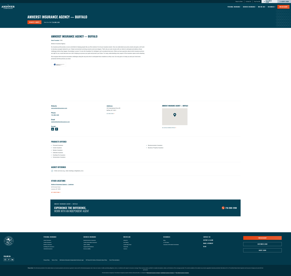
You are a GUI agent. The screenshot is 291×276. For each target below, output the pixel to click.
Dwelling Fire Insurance (49, 246)
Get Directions (110, 113)
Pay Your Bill (257, 1)
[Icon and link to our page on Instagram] (5, 259)
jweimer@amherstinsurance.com (60, 122)
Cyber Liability (87, 244)
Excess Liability (87, 248)
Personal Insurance (234, 7)
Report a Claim (239, 1)
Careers (125, 248)
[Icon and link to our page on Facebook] (8, 259)
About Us (125, 240)
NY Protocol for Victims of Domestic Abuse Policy (96, 260)
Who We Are (261, 7)
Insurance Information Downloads (171, 244)
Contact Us (248, 1)
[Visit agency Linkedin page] (52, 129)
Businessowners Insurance (90, 240)
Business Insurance (249, 7)
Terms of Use (54, 260)
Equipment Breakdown (89, 246)
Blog (164, 240)
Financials (125, 246)
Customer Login (262, 244)
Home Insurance (47, 240)
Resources (271, 7)
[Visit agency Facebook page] (56, 129)
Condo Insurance (47, 242)
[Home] (8, 7)
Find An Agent (283, 7)
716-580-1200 (56, 22)
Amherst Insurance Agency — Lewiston (62, 184)
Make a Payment (208, 243)
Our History (125, 242)
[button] (174, 115)
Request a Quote (34, 22)
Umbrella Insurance (48, 248)
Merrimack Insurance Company (153, 272)
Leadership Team (127, 244)
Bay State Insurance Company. (182, 272)
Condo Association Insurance (90, 242)
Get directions (55, 192)
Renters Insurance (48, 244)
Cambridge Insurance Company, (167, 272)
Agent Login (285, 1)
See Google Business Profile (168, 127)
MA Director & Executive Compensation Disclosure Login (72, 260)
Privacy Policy (46, 260)
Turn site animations (114, 260)
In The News (166, 242)
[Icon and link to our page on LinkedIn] (12, 259)
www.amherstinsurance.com (59, 108)
